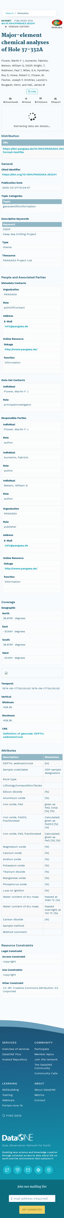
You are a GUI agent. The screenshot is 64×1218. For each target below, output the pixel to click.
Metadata (23, 13)
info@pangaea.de (16, 326)
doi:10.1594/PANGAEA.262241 (18, 23)
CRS (4, 728)
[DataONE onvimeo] (17, 1170)
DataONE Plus (11, 1054)
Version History (19, 26)
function (9, 357)
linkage (8, 344)
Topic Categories (11, 196)
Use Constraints (12, 969)
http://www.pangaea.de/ (21, 349)
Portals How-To (12, 1105)
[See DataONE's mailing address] (49, 1170)
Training (7, 1095)
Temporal (7, 683)
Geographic (8, 607)
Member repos (44, 1054)
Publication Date (12, 182)
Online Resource (13, 338)
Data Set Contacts (13, 380)
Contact (39, 1100)
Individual (9, 386)
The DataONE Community (43, 1066)
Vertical (6, 696)
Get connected (32, 1209)
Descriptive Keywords (15, 218)
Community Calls (46, 1073)
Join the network (46, 1059)
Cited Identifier (10, 169)
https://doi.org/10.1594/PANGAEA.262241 (29, 174)
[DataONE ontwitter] (7, 1170)
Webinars (8, 1100)
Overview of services (15, 1049)
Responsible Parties (13, 418)
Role (6, 302)
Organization (11, 289)
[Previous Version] (6, 27)
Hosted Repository (14, 1059)
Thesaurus (8, 255)
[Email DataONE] (28, 1170)
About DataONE (45, 1089)
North (5, 613)
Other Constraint (12, 983)
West (5, 652)
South (6, 639)
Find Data (14, 1115)
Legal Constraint (11, 951)
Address (8, 315)
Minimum (8, 702)
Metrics (39, 1095)
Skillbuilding (10, 1089)
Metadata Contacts (13, 283)
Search (10, 13)
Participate (41, 1049)
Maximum (8, 715)
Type (5, 242)
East (5, 626)
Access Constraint (13, 956)
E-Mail (8, 321)
